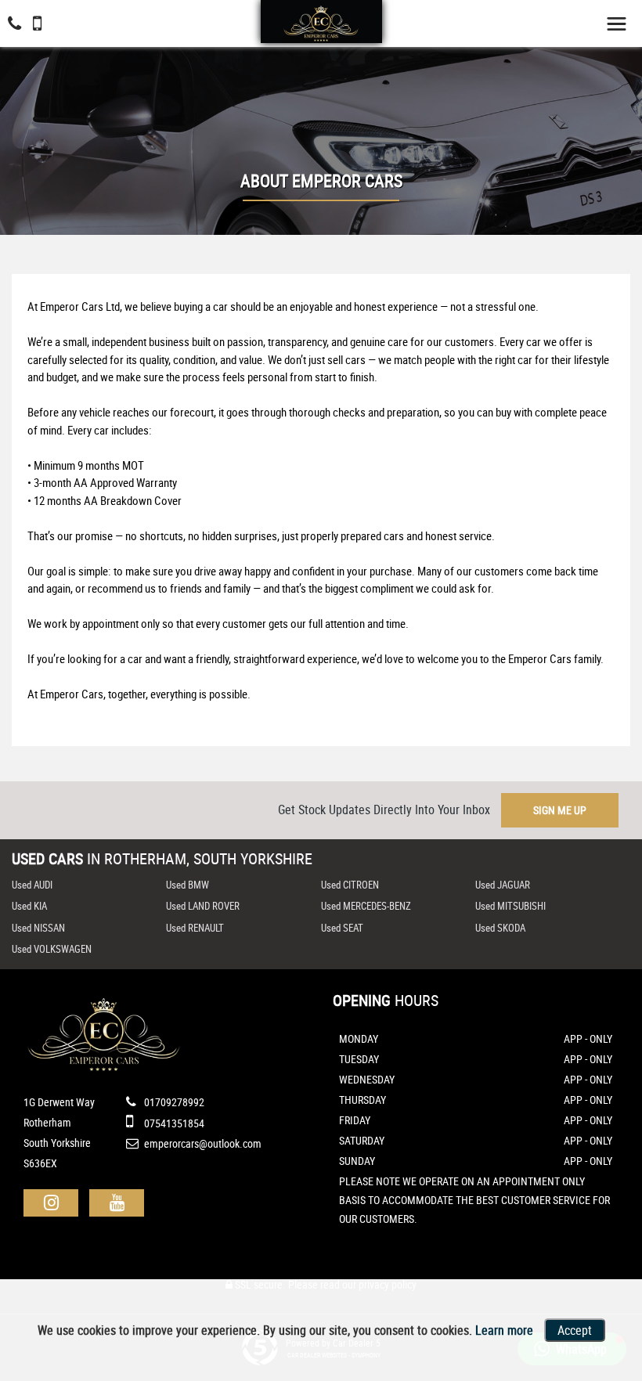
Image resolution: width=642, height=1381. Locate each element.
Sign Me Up (559, 809)
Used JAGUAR (502, 885)
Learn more (504, 1330)
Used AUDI (32, 885)
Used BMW (187, 885)
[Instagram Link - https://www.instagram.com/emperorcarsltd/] (50, 1203)
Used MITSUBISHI (510, 906)
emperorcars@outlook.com (201, 1143)
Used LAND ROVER (203, 906)
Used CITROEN (350, 885)
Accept (574, 1330)
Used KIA (29, 906)
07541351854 (173, 1123)
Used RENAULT (195, 928)
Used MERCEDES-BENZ (366, 906)
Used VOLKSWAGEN (52, 949)
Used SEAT (342, 928)
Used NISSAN (38, 928)
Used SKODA (500, 928)
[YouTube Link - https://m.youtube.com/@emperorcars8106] (116, 1203)
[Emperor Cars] (321, 22)
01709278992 (173, 1101)
